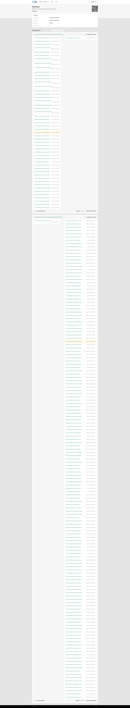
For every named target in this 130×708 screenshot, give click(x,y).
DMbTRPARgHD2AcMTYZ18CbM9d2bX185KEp (73, 429)
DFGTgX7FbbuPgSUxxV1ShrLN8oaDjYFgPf (41, 207)
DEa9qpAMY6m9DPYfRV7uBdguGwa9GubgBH (73, 511)
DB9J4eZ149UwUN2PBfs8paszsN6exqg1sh (42, 52)
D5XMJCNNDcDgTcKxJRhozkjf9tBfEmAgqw (73, 299)
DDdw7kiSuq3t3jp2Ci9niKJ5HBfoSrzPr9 (72, 465)
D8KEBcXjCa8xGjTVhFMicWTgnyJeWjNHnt (42, 108)
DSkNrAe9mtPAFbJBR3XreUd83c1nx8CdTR (73, 439)
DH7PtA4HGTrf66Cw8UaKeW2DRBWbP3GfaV (73, 243)
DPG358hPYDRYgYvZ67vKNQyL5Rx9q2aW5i (42, 44)
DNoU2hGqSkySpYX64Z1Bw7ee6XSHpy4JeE (73, 514)
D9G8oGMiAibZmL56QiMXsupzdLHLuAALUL (73, 488)
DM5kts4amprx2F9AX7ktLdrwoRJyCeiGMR (73, 449)
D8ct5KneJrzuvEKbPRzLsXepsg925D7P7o (41, 55)
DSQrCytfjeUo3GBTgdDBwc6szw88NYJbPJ (73, 582)
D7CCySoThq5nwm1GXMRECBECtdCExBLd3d (73, 328)
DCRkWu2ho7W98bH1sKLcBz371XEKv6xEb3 (73, 478)
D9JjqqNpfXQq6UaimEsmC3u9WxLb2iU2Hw (73, 423)
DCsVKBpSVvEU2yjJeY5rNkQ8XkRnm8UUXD (73, 344)
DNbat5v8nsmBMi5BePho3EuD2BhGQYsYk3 (42, 75)
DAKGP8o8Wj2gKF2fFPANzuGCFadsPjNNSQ (73, 455)
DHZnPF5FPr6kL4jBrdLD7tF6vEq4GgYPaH (72, 318)
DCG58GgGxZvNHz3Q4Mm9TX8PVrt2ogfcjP (73, 292)
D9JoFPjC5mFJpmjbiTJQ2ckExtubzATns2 (72, 400)
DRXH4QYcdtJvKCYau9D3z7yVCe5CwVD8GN (73, 315)
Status (56, 1)
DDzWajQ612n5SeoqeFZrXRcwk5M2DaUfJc (73, 641)
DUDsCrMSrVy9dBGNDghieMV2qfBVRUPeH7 (73, 312)
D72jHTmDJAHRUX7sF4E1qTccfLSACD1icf (73, 37)
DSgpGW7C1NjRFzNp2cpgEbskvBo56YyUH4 (73, 684)
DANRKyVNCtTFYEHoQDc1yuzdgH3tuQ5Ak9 (42, 72)
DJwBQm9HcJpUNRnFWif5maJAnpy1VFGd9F (42, 191)
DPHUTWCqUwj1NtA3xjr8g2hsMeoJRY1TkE (73, 396)
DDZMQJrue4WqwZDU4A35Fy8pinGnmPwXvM (42, 86)
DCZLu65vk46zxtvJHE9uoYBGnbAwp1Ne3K (73, 612)
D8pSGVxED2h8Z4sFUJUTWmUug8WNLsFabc (73, 452)
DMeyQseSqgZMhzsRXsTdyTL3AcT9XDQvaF (73, 325)
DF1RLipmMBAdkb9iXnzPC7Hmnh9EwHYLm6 (73, 573)
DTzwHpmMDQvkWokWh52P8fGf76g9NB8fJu (42, 188)
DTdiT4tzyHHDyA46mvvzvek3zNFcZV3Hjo (41, 155)
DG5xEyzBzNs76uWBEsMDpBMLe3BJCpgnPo (73, 357)
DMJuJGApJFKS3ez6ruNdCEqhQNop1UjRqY (73, 308)
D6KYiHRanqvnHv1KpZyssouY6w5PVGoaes (42, 175)
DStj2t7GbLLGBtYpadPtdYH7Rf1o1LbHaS (72, 445)
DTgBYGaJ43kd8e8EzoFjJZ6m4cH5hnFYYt (73, 638)
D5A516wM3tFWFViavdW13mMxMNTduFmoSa (73, 605)
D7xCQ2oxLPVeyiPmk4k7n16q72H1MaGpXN (73, 550)
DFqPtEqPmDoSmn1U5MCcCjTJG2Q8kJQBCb (73, 677)
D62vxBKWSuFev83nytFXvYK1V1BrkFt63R (72, 458)
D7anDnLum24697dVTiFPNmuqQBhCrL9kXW (73, 690)
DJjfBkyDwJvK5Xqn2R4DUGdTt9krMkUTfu (73, 250)
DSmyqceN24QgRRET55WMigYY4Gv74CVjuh (73, 566)
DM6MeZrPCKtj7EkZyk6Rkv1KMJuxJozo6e (72, 556)
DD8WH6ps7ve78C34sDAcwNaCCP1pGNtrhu (42, 100)
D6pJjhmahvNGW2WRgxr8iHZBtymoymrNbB (73, 442)
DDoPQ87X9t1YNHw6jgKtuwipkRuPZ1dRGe (73, 387)
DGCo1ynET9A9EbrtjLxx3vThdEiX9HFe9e (72, 498)
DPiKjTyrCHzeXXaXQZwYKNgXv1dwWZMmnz (73, 462)
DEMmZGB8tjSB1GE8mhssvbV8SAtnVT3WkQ (42, 139)
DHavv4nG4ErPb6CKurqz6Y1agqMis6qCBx (73, 432)
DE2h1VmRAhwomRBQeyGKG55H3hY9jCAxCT (73, 560)
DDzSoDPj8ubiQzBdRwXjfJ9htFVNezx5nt (41, 194)
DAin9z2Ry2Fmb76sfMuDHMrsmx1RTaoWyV (73, 413)
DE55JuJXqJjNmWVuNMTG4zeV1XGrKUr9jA (73, 664)
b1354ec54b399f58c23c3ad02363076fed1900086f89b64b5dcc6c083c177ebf (48, 34)
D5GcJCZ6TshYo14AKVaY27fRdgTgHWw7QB (42, 220)
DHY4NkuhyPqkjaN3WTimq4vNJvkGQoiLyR (73, 485)
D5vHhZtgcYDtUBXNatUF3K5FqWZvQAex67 (73, 348)
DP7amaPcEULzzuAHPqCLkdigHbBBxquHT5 (73, 285)
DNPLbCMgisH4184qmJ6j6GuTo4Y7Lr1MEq (73, 507)
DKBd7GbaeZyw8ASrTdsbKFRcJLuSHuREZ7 (73, 579)
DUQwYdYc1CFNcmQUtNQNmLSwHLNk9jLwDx (73, 625)
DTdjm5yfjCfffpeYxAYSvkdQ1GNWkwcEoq (72, 530)
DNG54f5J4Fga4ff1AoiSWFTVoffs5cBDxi (72, 468)
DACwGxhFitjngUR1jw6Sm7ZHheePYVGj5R (73, 602)
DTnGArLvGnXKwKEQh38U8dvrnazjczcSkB (73, 609)
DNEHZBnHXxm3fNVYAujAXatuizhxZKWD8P (73, 635)
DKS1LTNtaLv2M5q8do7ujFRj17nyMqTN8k (72, 671)
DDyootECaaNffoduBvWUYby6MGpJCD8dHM (73, 592)
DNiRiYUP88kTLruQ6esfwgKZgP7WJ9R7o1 (73, 648)
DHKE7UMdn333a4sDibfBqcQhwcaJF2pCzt (42, 204)
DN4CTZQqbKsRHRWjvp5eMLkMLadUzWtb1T (42, 58)
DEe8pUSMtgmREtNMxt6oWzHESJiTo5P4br (73, 674)
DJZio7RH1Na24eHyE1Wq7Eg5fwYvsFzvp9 (73, 276)
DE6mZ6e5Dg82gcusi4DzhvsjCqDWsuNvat (73, 263)
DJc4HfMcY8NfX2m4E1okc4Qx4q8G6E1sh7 (42, 41)
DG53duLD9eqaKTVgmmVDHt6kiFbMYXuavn (73, 569)
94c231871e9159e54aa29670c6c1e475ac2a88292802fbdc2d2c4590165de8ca (48, 217)
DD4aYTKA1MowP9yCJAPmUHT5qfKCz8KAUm (73, 661)
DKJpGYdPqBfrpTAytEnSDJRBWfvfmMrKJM (73, 419)
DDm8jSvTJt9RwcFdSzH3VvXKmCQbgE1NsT (42, 178)
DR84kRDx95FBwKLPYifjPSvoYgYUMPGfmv (73, 354)
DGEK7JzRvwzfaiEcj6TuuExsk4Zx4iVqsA (72, 406)
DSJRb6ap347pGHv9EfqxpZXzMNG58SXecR (73, 380)
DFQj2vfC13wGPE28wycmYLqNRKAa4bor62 (73, 377)
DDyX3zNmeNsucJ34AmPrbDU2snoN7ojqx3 (73, 289)
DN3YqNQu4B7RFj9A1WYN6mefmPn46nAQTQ (73, 615)
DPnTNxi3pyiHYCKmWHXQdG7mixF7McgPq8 (73, 331)
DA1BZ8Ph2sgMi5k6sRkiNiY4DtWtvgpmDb (41, 119)
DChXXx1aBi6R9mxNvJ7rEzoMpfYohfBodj (72, 491)
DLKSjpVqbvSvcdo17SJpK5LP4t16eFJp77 (72, 517)
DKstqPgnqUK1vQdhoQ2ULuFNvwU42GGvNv (73, 269)
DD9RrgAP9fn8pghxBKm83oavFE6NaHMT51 (73, 259)
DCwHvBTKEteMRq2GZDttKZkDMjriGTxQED (73, 481)
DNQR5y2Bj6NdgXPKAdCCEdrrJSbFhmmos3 (73, 524)
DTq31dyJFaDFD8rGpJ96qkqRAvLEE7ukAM (72, 622)
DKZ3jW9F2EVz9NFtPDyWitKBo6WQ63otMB (73, 521)
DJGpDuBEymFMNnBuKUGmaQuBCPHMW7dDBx (43, 63)
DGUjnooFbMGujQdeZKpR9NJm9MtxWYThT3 (73, 618)
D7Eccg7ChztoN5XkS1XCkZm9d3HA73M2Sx (73, 553)
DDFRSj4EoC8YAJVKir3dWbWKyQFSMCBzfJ (42, 168)
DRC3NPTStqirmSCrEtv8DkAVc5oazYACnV (42, 90)
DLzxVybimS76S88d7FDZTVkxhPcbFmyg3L (73, 537)
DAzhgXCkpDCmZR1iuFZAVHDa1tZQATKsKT (42, 165)
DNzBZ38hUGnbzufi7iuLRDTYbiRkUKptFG (72, 240)
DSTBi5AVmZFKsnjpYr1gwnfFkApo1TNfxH (72, 305)
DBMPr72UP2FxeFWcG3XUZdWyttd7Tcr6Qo (73, 680)
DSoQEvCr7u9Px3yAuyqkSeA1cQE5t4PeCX (42, 201)
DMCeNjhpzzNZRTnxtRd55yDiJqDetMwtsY (73, 410)
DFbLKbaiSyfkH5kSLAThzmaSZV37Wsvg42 (73, 282)
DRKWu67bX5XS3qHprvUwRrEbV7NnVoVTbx (73, 547)
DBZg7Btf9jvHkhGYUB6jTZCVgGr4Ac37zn (73, 253)
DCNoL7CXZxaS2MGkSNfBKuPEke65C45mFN (73, 246)
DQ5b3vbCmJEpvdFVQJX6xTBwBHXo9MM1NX (42, 81)
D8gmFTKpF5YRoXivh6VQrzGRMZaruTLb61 (73, 697)
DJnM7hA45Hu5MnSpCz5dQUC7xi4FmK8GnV (73, 383)
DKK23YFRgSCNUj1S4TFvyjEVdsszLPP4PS (42, 142)
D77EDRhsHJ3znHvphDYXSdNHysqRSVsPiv (42, 126)
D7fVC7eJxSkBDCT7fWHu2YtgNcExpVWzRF (73, 687)
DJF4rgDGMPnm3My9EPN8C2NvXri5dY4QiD (73, 589)
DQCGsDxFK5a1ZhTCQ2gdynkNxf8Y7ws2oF (73, 596)
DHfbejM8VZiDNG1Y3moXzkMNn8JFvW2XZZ (73, 272)
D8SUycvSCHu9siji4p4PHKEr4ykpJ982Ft (72, 367)
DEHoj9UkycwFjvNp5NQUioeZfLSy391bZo (72, 494)
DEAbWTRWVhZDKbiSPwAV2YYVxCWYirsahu (42, 47)
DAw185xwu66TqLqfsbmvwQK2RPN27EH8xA (73, 527)
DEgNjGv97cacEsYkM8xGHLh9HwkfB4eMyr (42, 197)
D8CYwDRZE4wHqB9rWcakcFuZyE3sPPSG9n (73, 540)
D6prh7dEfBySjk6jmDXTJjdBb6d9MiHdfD (41, 161)
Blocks (52, 1)
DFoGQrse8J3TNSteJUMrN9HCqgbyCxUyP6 (73, 654)
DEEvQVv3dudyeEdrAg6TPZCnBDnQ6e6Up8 (73, 403)
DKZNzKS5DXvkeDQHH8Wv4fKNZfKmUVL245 (73, 475)
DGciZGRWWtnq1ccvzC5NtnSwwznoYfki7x (73, 436)
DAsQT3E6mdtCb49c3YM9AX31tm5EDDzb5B (73, 563)
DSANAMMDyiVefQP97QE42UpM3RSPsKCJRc (73, 416)
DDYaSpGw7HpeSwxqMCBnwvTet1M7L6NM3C (74, 266)
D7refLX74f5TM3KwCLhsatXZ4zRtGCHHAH (73, 233)
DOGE (92, 1)
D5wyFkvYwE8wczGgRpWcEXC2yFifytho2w (73, 586)
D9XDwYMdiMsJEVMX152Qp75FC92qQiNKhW (73, 667)
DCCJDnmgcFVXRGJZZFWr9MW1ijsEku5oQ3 (73, 658)
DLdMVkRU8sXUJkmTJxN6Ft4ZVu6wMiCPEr (73, 237)
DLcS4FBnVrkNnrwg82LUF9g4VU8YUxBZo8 (42, 37)
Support (96, 706)
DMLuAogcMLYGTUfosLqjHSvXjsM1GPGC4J (73, 390)
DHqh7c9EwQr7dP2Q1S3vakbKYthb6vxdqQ (73, 631)
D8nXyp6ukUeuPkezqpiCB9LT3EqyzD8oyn (41, 181)
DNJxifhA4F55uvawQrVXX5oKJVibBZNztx (72, 504)
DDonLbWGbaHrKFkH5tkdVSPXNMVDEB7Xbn (73, 628)
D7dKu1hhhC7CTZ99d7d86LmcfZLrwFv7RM (73, 220)
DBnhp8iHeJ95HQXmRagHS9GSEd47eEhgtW (73, 426)
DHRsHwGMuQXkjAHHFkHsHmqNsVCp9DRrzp (73, 279)
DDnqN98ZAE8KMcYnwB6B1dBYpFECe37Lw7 (73, 302)
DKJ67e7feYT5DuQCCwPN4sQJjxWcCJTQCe (73, 651)
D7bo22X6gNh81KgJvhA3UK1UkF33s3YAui (72, 295)
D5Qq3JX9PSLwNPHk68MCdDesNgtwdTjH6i (42, 94)
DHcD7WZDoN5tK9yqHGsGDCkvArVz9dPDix (42, 158)
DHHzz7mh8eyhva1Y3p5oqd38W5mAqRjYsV (42, 129)
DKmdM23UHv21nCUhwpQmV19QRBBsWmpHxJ (74, 321)
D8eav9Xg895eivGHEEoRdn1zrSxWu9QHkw (73, 472)
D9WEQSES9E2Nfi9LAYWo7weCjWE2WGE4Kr (73, 370)
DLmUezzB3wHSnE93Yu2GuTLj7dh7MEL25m (73, 576)
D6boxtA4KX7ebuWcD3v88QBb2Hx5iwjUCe (73, 543)
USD (95, 1)
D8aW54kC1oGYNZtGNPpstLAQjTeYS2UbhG (73, 227)
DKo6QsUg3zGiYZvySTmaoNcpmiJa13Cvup (42, 122)
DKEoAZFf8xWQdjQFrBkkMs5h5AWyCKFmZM (73, 644)
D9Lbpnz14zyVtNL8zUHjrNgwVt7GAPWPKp (42, 171)
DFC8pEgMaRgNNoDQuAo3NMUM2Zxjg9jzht (42, 105)
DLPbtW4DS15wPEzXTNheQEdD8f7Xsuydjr (73, 364)
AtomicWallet (34, 706)
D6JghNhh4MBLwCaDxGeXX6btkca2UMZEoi (73, 338)
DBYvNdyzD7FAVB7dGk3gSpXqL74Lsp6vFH (73, 223)
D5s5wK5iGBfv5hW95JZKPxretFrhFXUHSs (73, 361)
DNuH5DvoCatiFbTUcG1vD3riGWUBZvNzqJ (42, 135)
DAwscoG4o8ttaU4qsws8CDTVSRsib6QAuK (73, 393)
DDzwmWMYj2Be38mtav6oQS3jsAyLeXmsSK (42, 152)
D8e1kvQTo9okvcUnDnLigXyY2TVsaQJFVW (42, 116)
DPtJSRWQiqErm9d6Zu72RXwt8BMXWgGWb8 (42, 111)
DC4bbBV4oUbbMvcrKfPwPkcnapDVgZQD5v (73, 501)
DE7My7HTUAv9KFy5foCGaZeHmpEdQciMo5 (42, 78)
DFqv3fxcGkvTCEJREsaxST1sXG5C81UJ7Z (73, 351)
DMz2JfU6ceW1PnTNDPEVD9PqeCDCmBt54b (73, 599)
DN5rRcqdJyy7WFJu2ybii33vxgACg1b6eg (72, 374)
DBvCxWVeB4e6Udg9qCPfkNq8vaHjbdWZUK (73, 334)
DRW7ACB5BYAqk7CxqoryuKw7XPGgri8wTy (42, 184)
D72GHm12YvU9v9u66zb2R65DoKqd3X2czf (73, 534)
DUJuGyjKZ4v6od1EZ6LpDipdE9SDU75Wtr (72, 693)
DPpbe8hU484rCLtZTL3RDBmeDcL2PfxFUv (73, 230)
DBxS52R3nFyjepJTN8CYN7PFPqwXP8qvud (73, 256)
